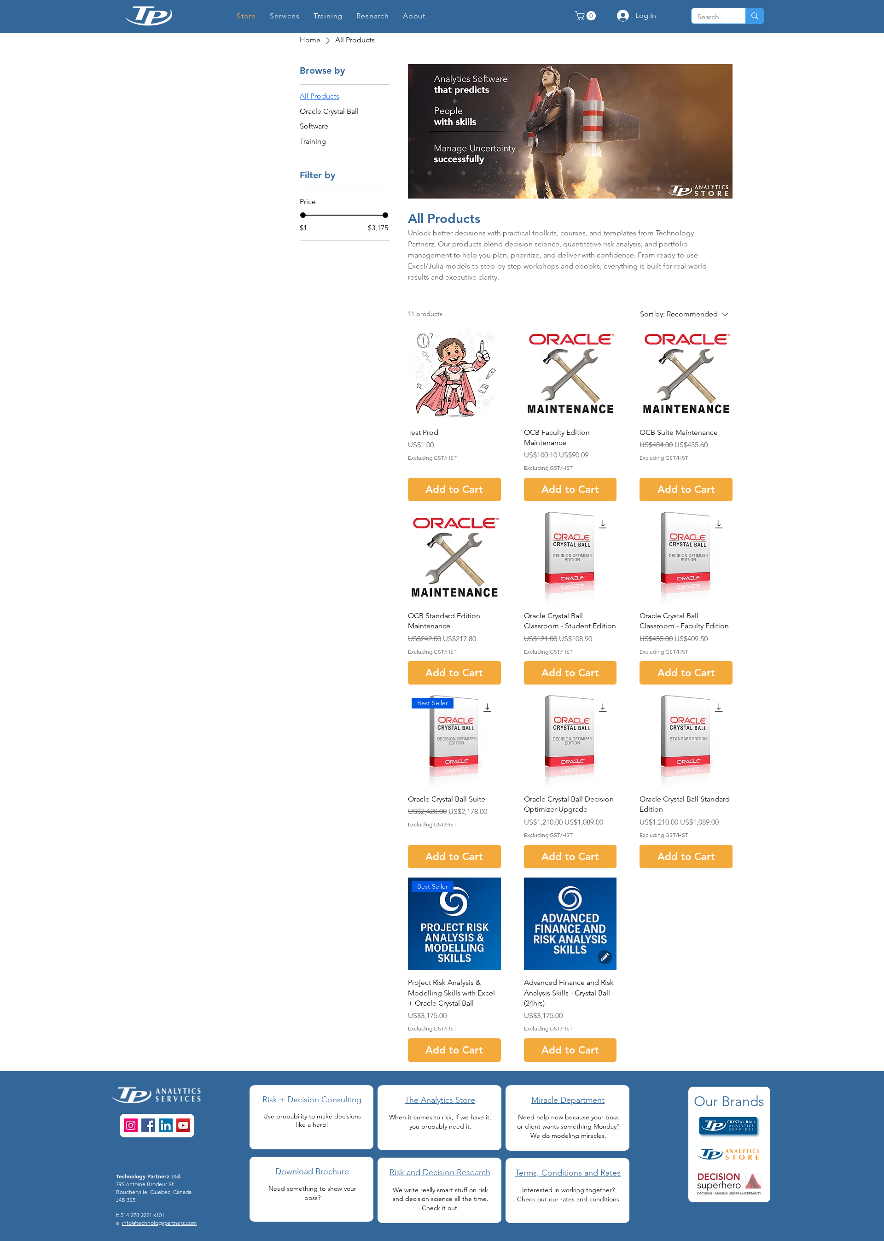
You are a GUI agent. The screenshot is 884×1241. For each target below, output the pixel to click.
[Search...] (754, 15)
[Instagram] (131, 1125)
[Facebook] (148, 1125)
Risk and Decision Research (440, 1172)
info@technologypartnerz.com (159, 1222)
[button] (372, 16)
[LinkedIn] (166, 1125)
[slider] (302, 215)
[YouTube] (183, 1125)
